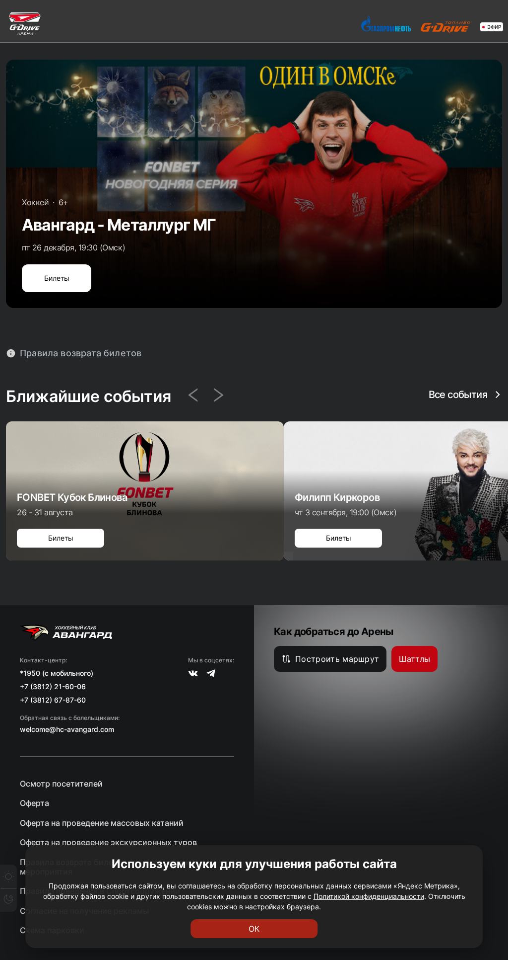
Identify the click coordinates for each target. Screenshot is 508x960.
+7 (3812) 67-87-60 (53, 700)
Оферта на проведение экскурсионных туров (108, 842)
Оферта (34, 803)
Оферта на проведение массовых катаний (102, 823)
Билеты (56, 278)
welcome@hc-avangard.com (67, 729)
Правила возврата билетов (80, 353)
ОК (254, 929)
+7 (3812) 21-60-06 (53, 686)
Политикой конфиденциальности (369, 896)
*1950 (30, 673)
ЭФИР (494, 27)
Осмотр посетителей (61, 784)
